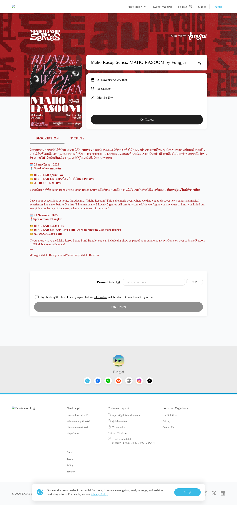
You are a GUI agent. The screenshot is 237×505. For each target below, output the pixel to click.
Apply (195, 282)
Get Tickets (147, 119)
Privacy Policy (99, 494)
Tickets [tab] (77, 138)
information (100, 297)
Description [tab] (47, 138)
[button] (137, 6)
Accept (187, 492)
